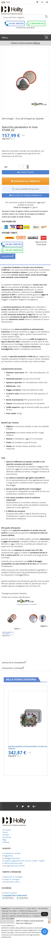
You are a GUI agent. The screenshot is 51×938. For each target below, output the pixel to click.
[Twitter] (23, 806)
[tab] (25, 256)
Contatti (5, 835)
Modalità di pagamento (14, 662)
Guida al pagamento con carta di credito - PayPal (24, 861)
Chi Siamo (6, 830)
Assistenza (6, 837)
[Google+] (34, 806)
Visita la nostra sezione (25, 43)
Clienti (5, 832)
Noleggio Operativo (12, 858)
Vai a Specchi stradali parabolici (26, 195)
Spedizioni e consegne (13, 668)
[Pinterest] (28, 806)
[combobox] (23, 17)
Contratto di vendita (12, 853)
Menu (5, 37)
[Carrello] (37, 2)
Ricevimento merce (12, 882)
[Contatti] (42, 2)
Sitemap (5, 842)
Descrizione (7, 256)
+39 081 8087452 (16, 23)
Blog (4, 840)
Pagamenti (8, 856)
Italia (8, 2)
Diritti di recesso (10, 893)
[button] (24, 124)
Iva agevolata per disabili (14, 865)
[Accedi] (47, 2)
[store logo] (12, 10)
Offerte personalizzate (13, 863)
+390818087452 (37, 23)
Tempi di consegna (12, 879)
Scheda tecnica (26, 172)
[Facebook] (17, 806)
